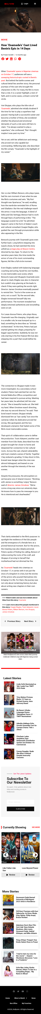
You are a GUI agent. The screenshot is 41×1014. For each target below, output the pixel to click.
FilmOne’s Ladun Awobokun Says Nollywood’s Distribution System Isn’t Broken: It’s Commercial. (26, 740)
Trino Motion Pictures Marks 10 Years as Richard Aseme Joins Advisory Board (25, 700)
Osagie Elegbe (15, 607)
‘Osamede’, (5, 108)
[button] (35, 3)
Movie (4, 39)
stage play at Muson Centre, (23, 249)
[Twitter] (18, 991)
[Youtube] (23, 991)
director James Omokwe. (18, 485)
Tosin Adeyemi (27, 607)
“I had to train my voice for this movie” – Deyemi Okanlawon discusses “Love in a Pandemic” (26, 957)
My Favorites (26, 1003)
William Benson (18, 609)
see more (36, 827)
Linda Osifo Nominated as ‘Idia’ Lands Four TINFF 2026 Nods (26, 686)
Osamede (22, 600)
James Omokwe (8, 612)
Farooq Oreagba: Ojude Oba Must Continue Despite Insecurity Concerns (25, 754)
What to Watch (19, 998)
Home (7, 998)
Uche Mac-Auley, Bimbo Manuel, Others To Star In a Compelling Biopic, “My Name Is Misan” (26, 971)
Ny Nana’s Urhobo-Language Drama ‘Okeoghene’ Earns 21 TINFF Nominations (25, 713)
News (34, 998)
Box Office (13, 1003)
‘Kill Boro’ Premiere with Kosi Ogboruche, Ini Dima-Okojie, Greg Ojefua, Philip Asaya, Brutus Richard (27, 914)
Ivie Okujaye (29, 609)
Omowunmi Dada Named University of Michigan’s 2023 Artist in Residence (25, 899)
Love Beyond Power (30, 868)
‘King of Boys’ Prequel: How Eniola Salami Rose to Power (27, 941)
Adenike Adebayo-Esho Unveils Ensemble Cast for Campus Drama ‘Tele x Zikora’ (27, 726)
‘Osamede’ (8, 567)
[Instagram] (27, 991)
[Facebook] (14, 991)
